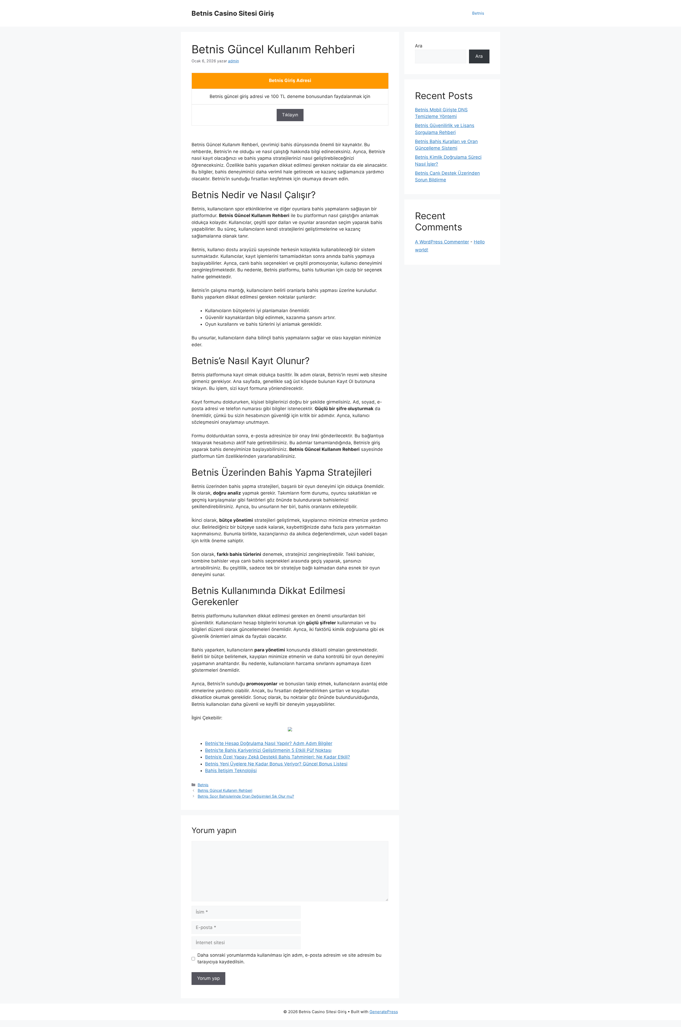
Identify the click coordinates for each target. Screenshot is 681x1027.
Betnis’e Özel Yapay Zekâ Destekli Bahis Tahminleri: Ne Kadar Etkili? (277, 757)
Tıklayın (290, 114)
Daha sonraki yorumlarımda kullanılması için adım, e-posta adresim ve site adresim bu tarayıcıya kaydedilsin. (289, 958)
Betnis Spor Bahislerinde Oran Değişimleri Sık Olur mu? (246, 796)
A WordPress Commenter (442, 241)
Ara (418, 45)
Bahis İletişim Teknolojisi (231, 770)
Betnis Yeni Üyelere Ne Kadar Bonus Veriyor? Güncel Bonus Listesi (276, 764)
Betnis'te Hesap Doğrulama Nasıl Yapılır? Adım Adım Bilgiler (268, 743)
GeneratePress (383, 1011)
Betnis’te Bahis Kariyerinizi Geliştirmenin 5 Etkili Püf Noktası (268, 750)
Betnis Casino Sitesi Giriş (233, 13)
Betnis (478, 13)
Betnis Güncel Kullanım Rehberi (225, 790)
